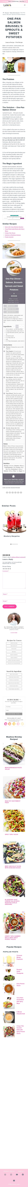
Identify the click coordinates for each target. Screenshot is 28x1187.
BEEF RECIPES (14, 674)
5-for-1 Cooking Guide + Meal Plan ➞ (17, 1)
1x (17, 326)
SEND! (22, 218)
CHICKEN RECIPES (14, 677)
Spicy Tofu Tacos (11, 834)
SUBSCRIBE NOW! (14, 713)
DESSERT (14, 648)
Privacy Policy (9, 1171)
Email (5, 601)
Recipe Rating (6, 566)
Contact (21, 1171)
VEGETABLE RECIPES (14, 688)
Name (5, 594)
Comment (5, 571)
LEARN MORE (14, 632)
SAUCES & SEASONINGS (14, 663)
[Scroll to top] (24, 1181)
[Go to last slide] (4, 525)
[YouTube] (17, 1174)
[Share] (10, 492)
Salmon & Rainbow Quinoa (13, 235)
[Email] (21, 492)
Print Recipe (19, 42)
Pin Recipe (11, 306)
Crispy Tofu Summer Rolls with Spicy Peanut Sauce (12, 937)
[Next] (24, 525)
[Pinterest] (5, 1174)
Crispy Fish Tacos (10, 233)
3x (23, 326)
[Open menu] (24, 5)
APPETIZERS (14, 643)
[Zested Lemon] (7, 5)
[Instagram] (11, 1174)
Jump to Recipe (9, 42)
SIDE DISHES (14, 657)
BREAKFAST (14, 645)
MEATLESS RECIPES (14, 683)
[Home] (3, 12)
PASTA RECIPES (14, 685)
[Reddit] (13, 492)
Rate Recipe (12, 312)
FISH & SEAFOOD (14, 680)
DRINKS (14, 651)
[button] (11, 296)
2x (20, 326)
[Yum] (15, 492)
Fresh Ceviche (9, 237)
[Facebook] (23, 1174)
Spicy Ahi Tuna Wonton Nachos (14, 227)
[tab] (10, 544)
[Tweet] (18, 492)
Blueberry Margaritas (12, 536)
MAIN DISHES (14, 654)
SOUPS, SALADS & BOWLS (14, 660)
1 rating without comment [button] (18, 557)
